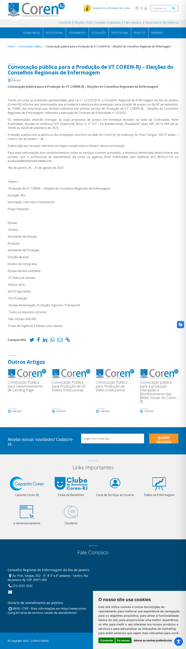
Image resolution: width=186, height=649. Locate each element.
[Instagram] (137, 8)
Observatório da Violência (161, 23)
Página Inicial (31, 32)
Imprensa (157, 32)
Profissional (120, 32)
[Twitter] (31, 340)
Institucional (54, 32)
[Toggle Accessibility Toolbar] (178, 641)
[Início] (36, 9)
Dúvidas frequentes (108, 23)
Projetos (139, 32)
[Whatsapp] (52, 340)
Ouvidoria (64, 23)
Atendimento (77, 32)
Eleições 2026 (83, 23)
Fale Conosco (133, 23)
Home (11, 46)
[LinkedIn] (45, 340)
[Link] (67, 340)
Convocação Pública (30, 46)
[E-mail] (59, 340)
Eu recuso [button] (123, 640)
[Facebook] (141, 8)
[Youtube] (145, 8)
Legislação (99, 32)
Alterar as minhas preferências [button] (153, 640)
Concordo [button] (106, 640)
